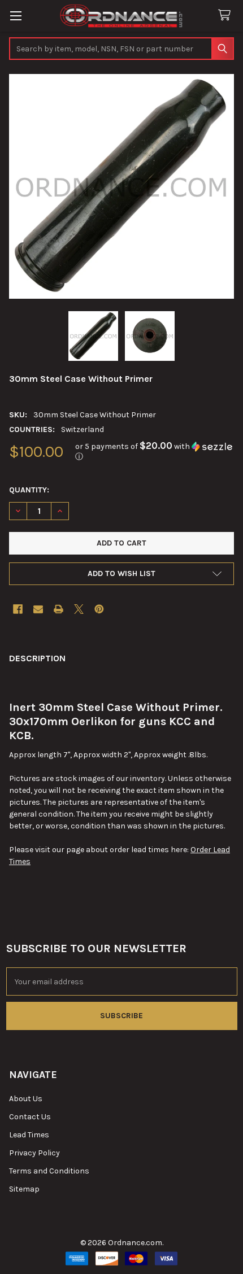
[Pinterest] (99, 609)
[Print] (58, 609)
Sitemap (24, 1189)
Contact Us (30, 1117)
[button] (154, 451)
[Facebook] (18, 609)
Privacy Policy (34, 1153)
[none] (121, 186)
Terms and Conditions (49, 1171)
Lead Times (29, 1135)
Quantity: (29, 490)
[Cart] (226, 15)
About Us (25, 1098)
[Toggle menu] (15, 15)
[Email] (38, 609)
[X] (79, 609)
